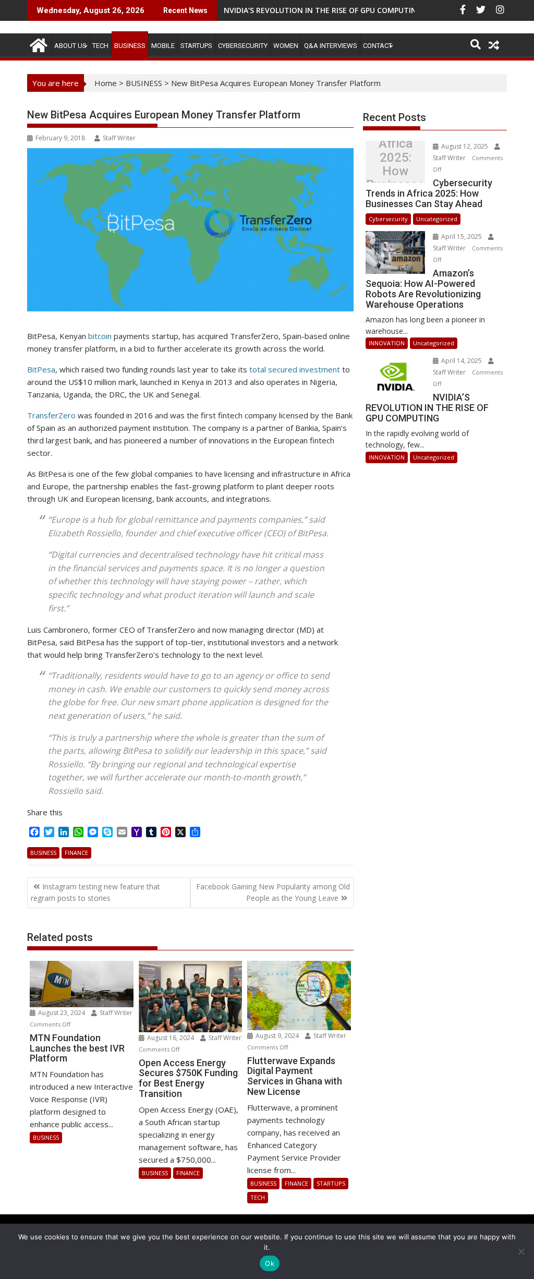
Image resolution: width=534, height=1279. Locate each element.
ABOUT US (70, 46)
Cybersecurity (243, 46)
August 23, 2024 (62, 1012)
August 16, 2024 (170, 1037)
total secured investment (294, 369)
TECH (100, 46)
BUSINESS (129, 46)
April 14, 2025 (461, 360)
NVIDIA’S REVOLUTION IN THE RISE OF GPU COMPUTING (323, 10)
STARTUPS (196, 46)
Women (285, 46)
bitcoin (99, 336)
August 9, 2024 (277, 1035)
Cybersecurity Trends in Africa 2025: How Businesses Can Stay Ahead (395, 164)
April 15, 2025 (461, 236)
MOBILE (163, 46)
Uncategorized (436, 219)
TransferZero (51, 415)
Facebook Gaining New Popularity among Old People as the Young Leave (273, 892)
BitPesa (41, 369)
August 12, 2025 (465, 146)
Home (105, 83)
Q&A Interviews (330, 46)
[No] (521, 1251)
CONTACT (377, 46)
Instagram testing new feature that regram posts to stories (95, 892)
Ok (269, 1263)
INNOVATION (387, 343)
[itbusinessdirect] (37, 43)
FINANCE (76, 852)
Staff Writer (119, 138)
